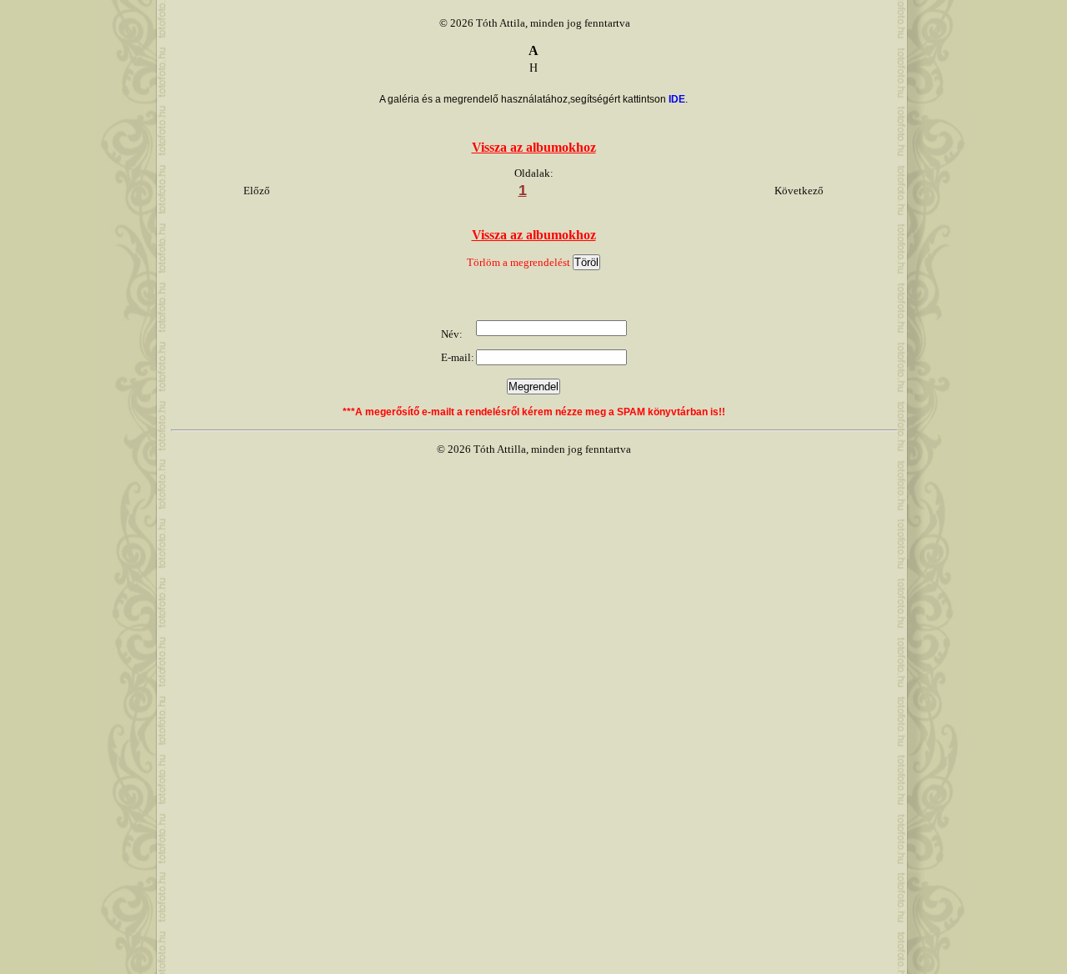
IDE (677, 99)
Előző (256, 190)
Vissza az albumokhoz (534, 147)
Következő (799, 190)
